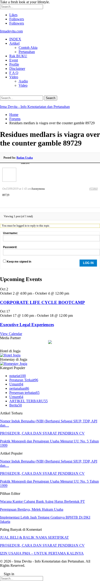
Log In (88, 263)
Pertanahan (27, 52)
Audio (23, 81)
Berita (15, 405)
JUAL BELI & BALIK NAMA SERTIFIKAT (34, 537)
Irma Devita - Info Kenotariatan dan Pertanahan (35, 107)
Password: (10, 247)
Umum (16, 384)
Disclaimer (17, 69)
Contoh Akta (28, 48)
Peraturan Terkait (23, 380)
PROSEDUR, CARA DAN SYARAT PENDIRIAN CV (42, 433)
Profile (14, 64)
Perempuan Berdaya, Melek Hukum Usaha (31, 509)
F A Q (13, 73)
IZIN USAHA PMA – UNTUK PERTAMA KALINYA (42, 553)
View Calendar (11, 334)
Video (13, 77)
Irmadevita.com (11, 31)
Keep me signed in (19, 261)
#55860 (93, 188)
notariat (17, 376)
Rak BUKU (18, 56)
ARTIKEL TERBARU (28, 401)
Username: (10, 233)
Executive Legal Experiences (27, 324)
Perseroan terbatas (24, 393)
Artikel (14, 43)
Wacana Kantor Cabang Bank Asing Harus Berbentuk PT (42, 501)
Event (13, 60)
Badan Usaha (25, 157)
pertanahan (19, 388)
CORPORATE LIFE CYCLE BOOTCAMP (42, 302)
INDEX (15, 39)
